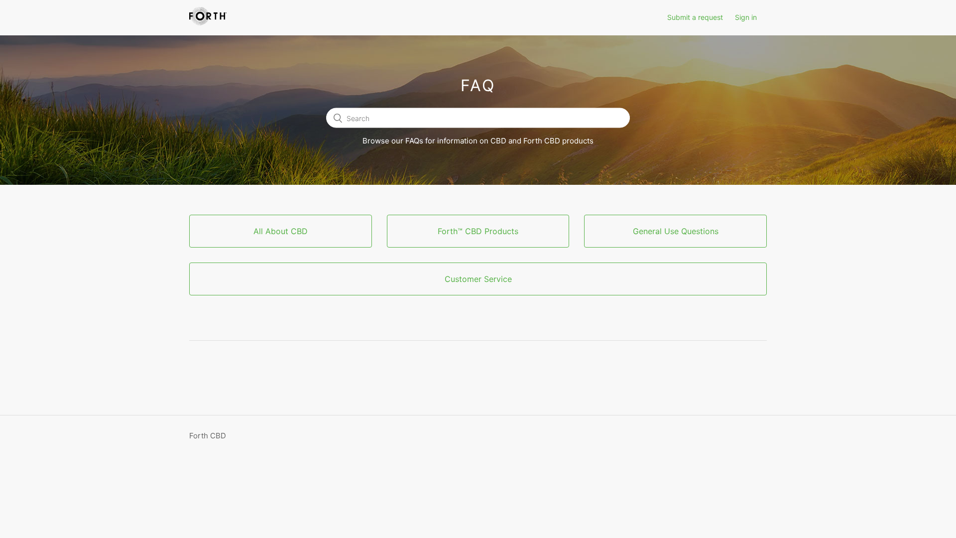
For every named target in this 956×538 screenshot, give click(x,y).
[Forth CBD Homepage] (208, 22)
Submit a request (695, 17)
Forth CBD (207, 435)
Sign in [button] (746, 17)
